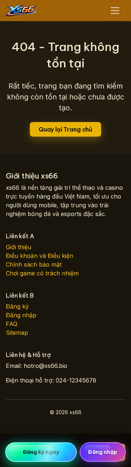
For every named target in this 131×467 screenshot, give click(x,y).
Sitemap (17, 332)
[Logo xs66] (21, 10)
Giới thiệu (18, 247)
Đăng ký (17, 306)
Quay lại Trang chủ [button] (65, 129)
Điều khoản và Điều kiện (39, 255)
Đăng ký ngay (41, 452)
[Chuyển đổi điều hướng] (115, 10)
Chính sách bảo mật (33, 264)
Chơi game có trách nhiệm (42, 273)
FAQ (11, 323)
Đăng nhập (21, 315)
